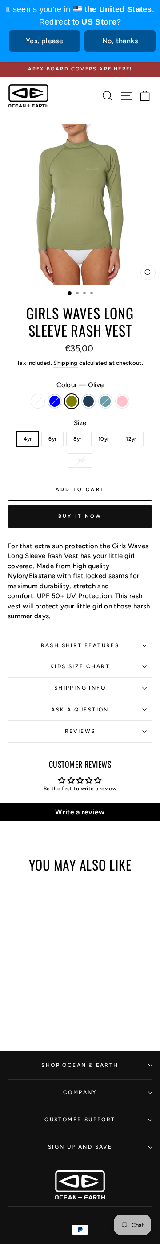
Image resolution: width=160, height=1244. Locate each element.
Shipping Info (80, 688)
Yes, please (44, 41)
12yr (131, 439)
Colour (80, 385)
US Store (98, 21)
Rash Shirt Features (80, 645)
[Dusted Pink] (35, 995)
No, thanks (120, 41)
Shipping (65, 363)
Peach (37, 401)
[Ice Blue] (24, 986)
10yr (103, 439)
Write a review (79, 812)
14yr (80, 460)
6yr (52, 439)
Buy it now (80, 516)
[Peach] (14, 986)
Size (80, 423)
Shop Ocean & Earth (79, 1065)
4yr (28, 439)
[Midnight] (45, 986)
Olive (71, 401)
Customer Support (79, 1119)
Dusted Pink (122, 401)
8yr (77, 439)
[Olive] (35, 986)
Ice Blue (54, 401)
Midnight (88, 401)
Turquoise (105, 401)
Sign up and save (80, 1147)
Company (80, 1092)
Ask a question (80, 710)
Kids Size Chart (80, 666)
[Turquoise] (55, 986)
